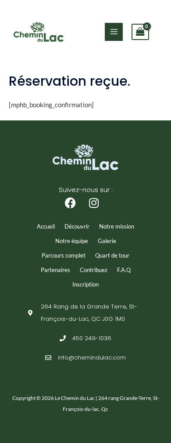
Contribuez (93, 269)
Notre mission (116, 226)
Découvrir (76, 226)
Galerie (107, 240)
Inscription (85, 284)
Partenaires (55, 269)
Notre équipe (71, 240)
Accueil (46, 226)
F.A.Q (124, 269)
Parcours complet (64, 255)
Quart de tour (112, 255)
